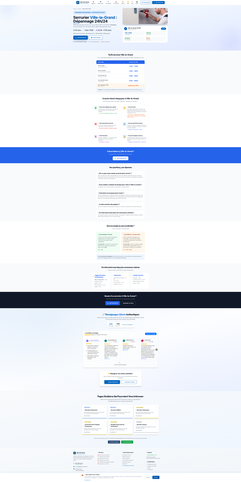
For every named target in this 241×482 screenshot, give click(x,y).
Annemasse (117, 187)
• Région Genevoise (126, 456)
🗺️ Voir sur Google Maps (127, 324)
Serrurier (79, 8)
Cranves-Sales (117, 282)
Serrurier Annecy (142, 424)
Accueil (74, 8)
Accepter (156, 477)
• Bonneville (124, 463)
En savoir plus (87, 415)
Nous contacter (115, 442)
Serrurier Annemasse (91, 410)
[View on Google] (105, 341)
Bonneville (135, 277)
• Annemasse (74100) (126, 455)
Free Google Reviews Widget (121, 364)
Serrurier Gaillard (116, 410)
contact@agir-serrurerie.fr (81, 466)
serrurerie (121, 399)
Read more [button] (107, 358)
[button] (84, 350)
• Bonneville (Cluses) (126, 462)
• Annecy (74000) (125, 458)
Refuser (148, 477)
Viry (114, 280)
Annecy (134, 283)
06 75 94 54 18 (121, 158)
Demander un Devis (129, 382)
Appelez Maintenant (112, 382)
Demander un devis (128, 303)
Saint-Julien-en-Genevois (104, 216)
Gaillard (96, 283)
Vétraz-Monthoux (98, 284)
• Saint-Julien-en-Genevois (127, 460)
